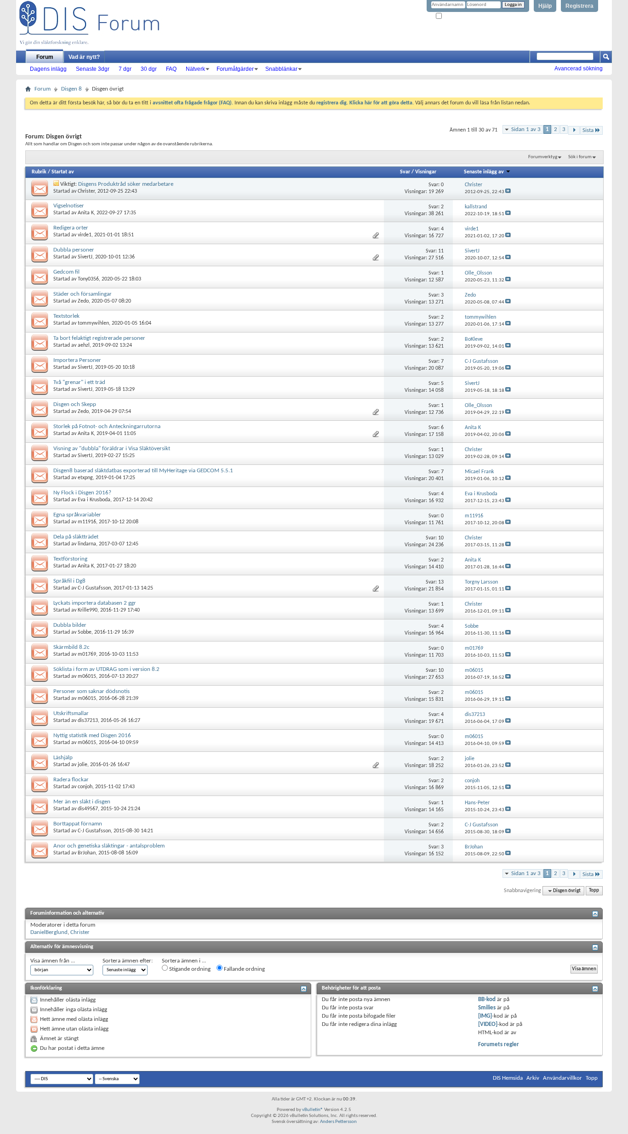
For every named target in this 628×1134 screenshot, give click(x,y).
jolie (82, 764)
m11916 (87, 522)
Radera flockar (71, 780)
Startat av (62, 172)
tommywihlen (93, 323)
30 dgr (149, 69)
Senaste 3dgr (92, 69)
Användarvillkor (562, 1078)
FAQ (171, 69)
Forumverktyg (542, 157)
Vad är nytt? (84, 57)
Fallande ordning (244, 969)
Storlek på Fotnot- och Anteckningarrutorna (106, 427)
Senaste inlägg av (484, 172)
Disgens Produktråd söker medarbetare (125, 184)
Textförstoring (70, 559)
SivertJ (85, 257)
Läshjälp (63, 758)
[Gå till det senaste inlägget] (508, 192)
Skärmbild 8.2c (71, 647)
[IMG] (485, 1016)
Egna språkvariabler (77, 515)
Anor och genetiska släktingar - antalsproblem (109, 846)
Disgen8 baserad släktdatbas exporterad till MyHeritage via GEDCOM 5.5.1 (143, 471)
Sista (588, 130)
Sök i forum (580, 157)
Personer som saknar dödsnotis (91, 691)
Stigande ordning (189, 969)
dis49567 (88, 809)
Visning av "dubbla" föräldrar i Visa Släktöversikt (111, 449)
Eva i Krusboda (94, 500)
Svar (405, 172)
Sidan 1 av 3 (526, 129)
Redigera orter (70, 228)
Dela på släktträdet (75, 537)
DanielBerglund (49, 932)
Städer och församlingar (82, 294)
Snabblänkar (281, 69)
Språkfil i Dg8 (69, 581)
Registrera (579, 6)
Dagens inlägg (48, 69)
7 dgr (125, 69)
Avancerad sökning (578, 68)
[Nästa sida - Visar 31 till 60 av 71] (574, 130)
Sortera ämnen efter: (128, 961)
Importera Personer (77, 360)
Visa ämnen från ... (52, 961)
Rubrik (39, 172)
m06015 (87, 676)
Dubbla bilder (69, 625)
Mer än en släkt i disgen (81, 802)
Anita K (86, 213)
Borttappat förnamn (77, 824)
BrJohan (87, 853)
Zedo (83, 301)
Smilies (487, 1008)
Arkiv (532, 1078)
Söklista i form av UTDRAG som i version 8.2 (106, 669)
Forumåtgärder (235, 69)
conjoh (85, 787)
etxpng (85, 478)
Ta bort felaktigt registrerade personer (99, 338)
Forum (44, 57)
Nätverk (195, 69)
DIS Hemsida (508, 1078)
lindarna (87, 544)
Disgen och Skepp (74, 404)
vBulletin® (312, 1109)
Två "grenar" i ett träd (79, 382)
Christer (86, 191)
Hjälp (545, 6)
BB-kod (487, 999)
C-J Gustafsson (94, 588)
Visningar (425, 172)
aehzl (84, 345)
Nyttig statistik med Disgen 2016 (92, 736)
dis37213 (88, 720)
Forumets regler (498, 1045)
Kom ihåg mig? (458, 16)
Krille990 (87, 610)
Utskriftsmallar (71, 713)
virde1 (84, 235)
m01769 (87, 654)
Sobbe (84, 632)
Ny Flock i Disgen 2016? (82, 493)
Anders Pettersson (338, 1121)
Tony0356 (88, 279)
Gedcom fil (66, 272)
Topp (594, 890)
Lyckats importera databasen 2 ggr (94, 603)
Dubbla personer (73, 250)
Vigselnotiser (68, 206)
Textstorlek (66, 316)
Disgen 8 (71, 89)
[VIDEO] (487, 1024)
